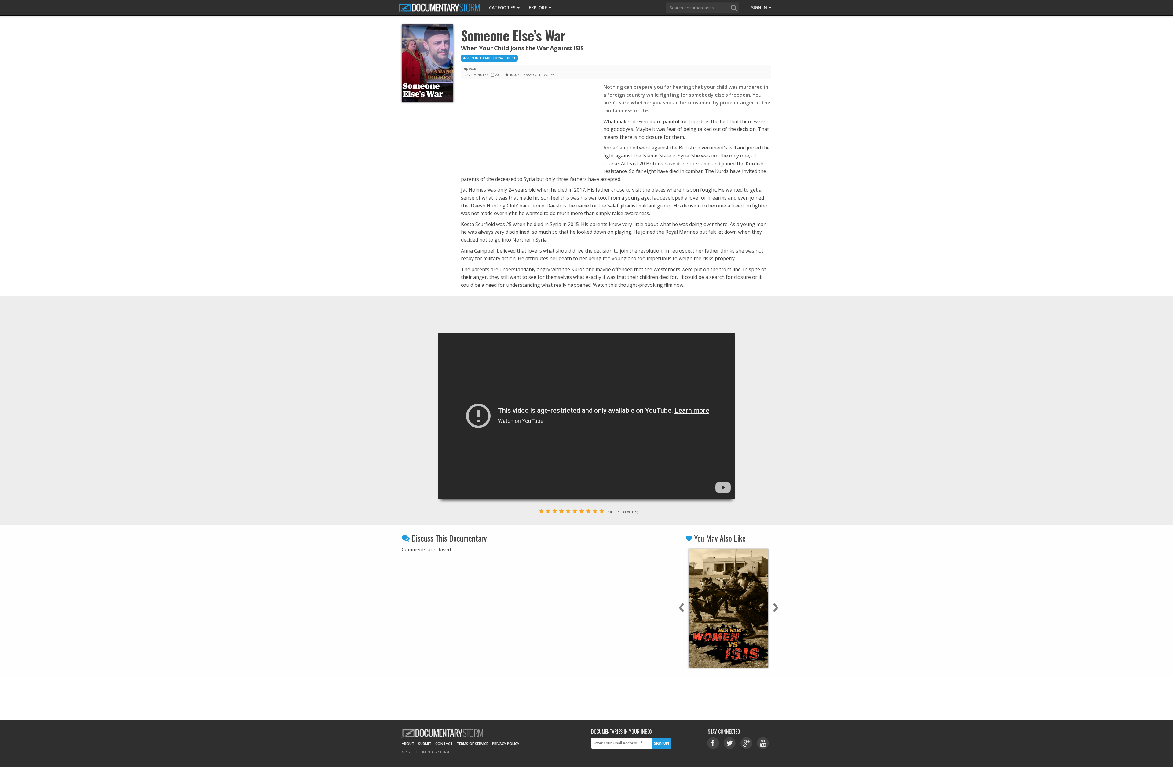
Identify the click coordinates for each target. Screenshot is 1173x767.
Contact (444, 743)
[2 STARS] (548, 511)
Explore (538, 7)
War (472, 69)
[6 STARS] (575, 511)
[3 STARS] (555, 511)
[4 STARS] (561, 511)
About (408, 743)
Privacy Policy (505, 743)
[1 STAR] (541, 511)
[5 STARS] (568, 511)
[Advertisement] (527, 128)
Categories (503, 7)
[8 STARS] (588, 511)
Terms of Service (472, 743)
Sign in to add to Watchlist (491, 58)
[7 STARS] (582, 511)
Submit (424, 743)
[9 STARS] (595, 511)
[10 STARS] (602, 511)
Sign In (759, 7)
